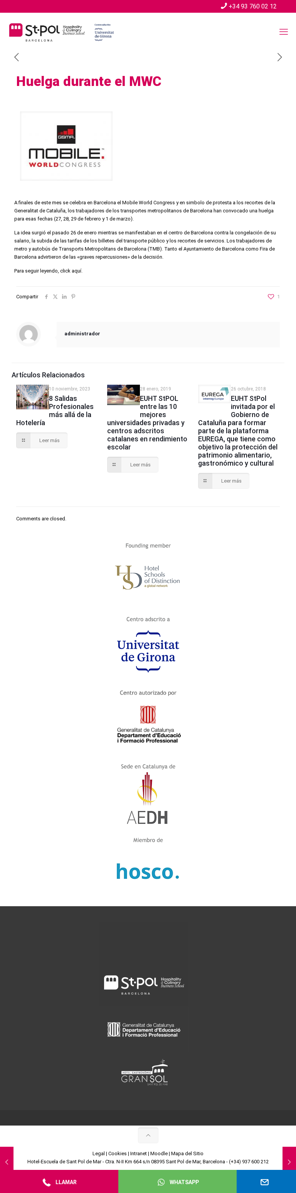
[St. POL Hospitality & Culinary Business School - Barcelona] (62, 32)
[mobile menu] (283, 32)
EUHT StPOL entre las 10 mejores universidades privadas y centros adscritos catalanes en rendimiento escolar (147, 422)
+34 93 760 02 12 (253, 6)
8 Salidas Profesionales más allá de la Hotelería (55, 410)
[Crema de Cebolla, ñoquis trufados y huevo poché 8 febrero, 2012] (6, 1162)
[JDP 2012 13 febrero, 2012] (289, 1162)
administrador (82, 334)
